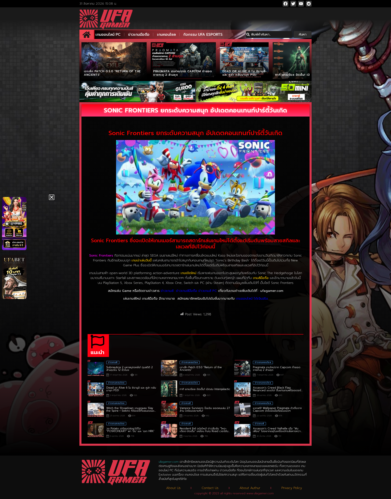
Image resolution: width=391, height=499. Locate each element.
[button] (51, 197)
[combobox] (269, 34)
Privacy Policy (291, 488)
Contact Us (210, 488)
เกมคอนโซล (166, 34)
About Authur (249, 488)
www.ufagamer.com (260, 493)
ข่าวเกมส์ (167, 290)
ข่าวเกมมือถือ (138, 34)
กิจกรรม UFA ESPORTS (203, 34)
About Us (173, 488)
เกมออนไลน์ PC (108, 34)
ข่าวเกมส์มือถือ (186, 290)
